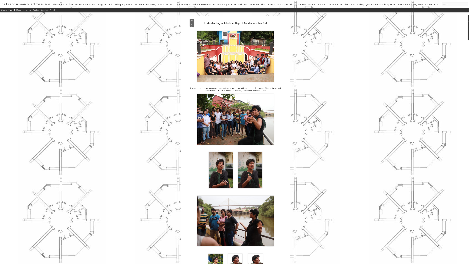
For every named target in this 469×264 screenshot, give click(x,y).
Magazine (20, 10)
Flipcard (11, 10)
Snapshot (44, 10)
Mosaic (28, 10)
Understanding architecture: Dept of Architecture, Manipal (235, 23)
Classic (4, 10)
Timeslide (53, 10)
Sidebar (36, 10)
